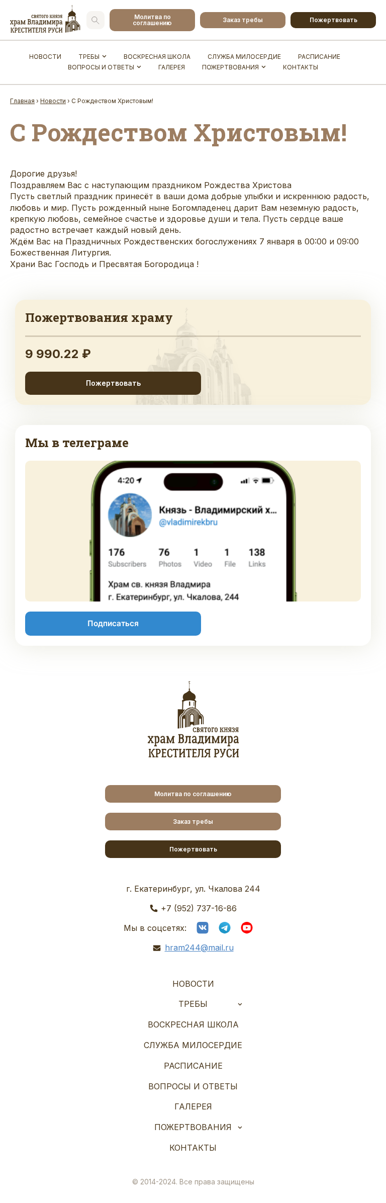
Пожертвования (230, 67)
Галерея (171, 67)
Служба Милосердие (244, 56)
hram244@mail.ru (199, 947)
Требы (89, 56)
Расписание (319, 56)
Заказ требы (243, 20)
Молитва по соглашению (152, 20)
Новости (45, 56)
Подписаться (113, 623)
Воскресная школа (157, 56)
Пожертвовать (333, 20)
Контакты (300, 67)
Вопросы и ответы (101, 67)
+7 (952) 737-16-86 (199, 908)
